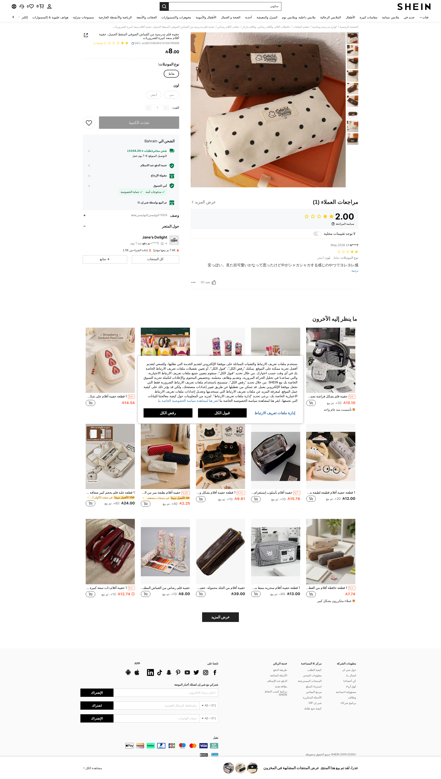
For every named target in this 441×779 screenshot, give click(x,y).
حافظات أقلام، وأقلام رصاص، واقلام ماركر (266, 26)
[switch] (317, 233)
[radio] (171, 74)
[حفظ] (89, 122)
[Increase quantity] (148, 107)
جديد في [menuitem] (409, 17)
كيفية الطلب (314, 670)
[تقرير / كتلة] (193, 282)
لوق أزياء (351, 686)
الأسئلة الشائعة (278, 675)
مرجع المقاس (314, 692)
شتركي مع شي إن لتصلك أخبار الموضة (196, 684)
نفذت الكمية (139, 122)
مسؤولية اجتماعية (346, 692)
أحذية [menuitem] (248, 17)
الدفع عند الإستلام (277, 681)
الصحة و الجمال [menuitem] (230, 17)
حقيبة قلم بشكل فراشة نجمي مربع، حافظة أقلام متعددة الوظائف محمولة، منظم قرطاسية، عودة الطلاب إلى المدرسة (330, 396)
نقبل (215, 737)
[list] (181, 672)
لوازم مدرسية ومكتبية (324, 26)
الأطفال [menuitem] (350, 17)
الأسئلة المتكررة (312, 697)
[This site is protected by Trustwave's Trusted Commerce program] (214, 754)
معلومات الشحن (312, 675)
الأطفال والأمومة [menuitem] (206, 17)
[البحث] (164, 6)
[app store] (137, 674)
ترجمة (354, 270)
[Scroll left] (18, 17)
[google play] (128, 674)
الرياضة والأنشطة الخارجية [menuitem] (115, 17)
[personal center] (49, 6)
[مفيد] (214, 282)
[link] (40, 6)
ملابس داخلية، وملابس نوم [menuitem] (299, 17)
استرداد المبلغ (314, 686)
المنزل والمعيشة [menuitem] (267, 17)
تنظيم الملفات (301, 26)
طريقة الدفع (280, 670)
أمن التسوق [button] (160, 185)
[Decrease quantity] (166, 107)
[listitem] (330, 371)
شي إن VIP (315, 703)
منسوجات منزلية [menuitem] (83, 17)
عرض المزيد (220, 617)
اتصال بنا (351, 675)
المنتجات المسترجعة (310, 681)
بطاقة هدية (281, 686)
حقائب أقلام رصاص (228, 26)
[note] (338, 409)
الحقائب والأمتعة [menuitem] (146, 17)
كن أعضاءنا (349, 681)
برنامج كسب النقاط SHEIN (276, 693)
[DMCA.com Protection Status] (204, 754)
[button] (22, 6)
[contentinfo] (149, 745)
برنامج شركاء (348, 703)
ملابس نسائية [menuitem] (390, 17)
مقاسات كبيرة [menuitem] (368, 17)
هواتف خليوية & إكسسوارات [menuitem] (50, 17)
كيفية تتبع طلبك (313, 708)
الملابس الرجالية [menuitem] (330, 17)
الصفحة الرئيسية (348, 26)
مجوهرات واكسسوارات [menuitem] (176, 17)
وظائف (352, 697)
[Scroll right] (13, 17)
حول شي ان (349, 670)
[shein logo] (414, 6)
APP (137, 663)
